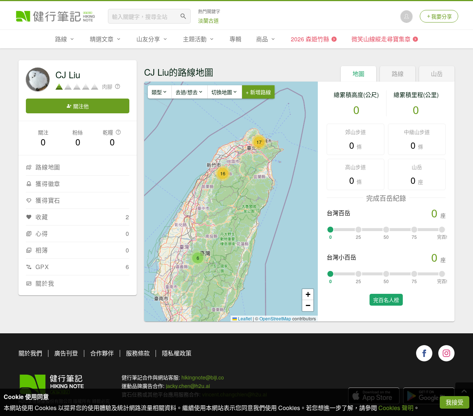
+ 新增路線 (258, 92)
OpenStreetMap (275, 318)
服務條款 (138, 353)
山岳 (437, 73)
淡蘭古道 (208, 20)
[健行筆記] (55, 16)
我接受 (454, 402)
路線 (398, 73)
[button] (197, 258)
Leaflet (244, 318)
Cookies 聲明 (396, 407)
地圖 (358, 73)
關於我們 (30, 353)
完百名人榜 (386, 299)
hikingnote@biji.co (202, 377)
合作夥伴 (102, 353)
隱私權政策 (176, 353)
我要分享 (441, 16)
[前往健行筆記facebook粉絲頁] (424, 353)
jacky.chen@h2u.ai (188, 385)
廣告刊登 (66, 353)
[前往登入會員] (406, 16)
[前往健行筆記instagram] (446, 353)
